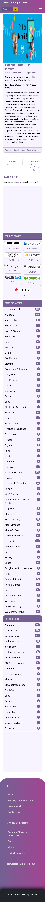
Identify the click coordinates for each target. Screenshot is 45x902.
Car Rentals (22, 358)
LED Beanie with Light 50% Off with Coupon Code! (33, 165)
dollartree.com (22, 657)
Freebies (22, 456)
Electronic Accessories (22, 407)
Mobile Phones (22, 524)
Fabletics (22, 728)
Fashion (22, 418)
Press (11, 841)
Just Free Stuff (22, 717)
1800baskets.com (22, 663)
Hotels (22, 477)
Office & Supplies (22, 535)
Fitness (22, 439)
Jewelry (22, 488)
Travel (22, 590)
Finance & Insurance (22, 428)
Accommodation (22, 309)
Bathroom (22, 336)
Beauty (22, 342)
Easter (22, 396)
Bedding (22, 347)
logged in (17, 182)
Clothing (22, 363)
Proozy (22, 557)
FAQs (11, 794)
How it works (15, 806)
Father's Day (22, 423)
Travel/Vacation (22, 595)
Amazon (22, 314)
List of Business (16, 853)
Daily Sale (22, 374)
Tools (22, 573)
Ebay (22, 401)
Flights (22, 445)
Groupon (22, 461)
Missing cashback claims (21, 800)
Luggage (22, 508)
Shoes (22, 562)
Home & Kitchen (22, 472)
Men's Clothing (22, 519)
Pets (22, 552)
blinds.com (22, 646)
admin (34, 72)
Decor (22, 385)
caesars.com (22, 630)
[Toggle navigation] (41, 9)
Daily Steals (22, 712)
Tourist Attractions (22, 579)
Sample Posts (19, 150)
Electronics (22, 412)
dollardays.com (22, 635)
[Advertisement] (22, 209)
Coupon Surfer (22, 722)
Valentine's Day (22, 606)
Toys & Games (22, 584)
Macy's (22, 679)
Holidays (22, 467)
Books (22, 352)
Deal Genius (22, 379)
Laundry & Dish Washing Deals (22, 501)
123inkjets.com (22, 674)
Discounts (22, 390)
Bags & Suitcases (22, 331)
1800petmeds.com (22, 684)
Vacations (22, 600)
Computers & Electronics (22, 369)
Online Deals (22, 541)
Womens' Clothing (22, 611)
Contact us (14, 812)
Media (11, 847)
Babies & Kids (22, 325)
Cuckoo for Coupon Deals (14, 2)
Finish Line (22, 434)
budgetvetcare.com (22, 652)
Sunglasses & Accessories (22, 568)
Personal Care (22, 546)
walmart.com (22, 641)
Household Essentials (22, 483)
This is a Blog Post (11, 162)
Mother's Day (22, 530)
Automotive (22, 320)
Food (22, 450)
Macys (22, 513)
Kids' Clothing (22, 494)
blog (34, 150)
